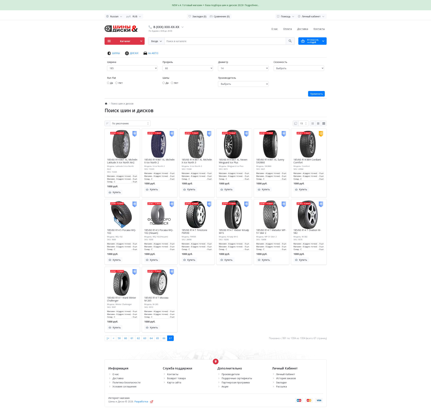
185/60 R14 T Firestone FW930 (194, 232)
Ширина (111, 62)
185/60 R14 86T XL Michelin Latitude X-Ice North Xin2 (122, 161)
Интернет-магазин (119, 398)
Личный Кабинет (285, 374)
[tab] (113, 54)
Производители (231, 374)
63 (144, 338)
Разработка (141, 401)
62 (138, 338)
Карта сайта (174, 382)
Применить (316, 93)
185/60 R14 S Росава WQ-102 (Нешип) (158, 232)
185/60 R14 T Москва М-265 (156, 299)
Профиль (167, 62)
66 (164, 338)
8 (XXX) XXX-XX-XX (166, 27)
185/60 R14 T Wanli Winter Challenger (121, 299)
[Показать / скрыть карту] (216, 361)
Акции (225, 386)
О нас (274, 28)
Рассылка (281, 386)
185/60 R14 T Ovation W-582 (307, 232)
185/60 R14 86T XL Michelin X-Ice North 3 (197, 161)
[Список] (313, 123)
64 (151, 338)
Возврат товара (176, 378)
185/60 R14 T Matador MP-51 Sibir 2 (271, 232)
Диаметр (223, 62)
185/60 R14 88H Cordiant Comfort (307, 161)
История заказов (286, 378)
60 (125, 338)
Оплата (287, 28)
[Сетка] (318, 123)
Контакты (319, 28)
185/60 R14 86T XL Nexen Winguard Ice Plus (233, 161)
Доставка (302, 28)
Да (111, 82)
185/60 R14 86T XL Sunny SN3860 (270, 161)
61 (132, 338)
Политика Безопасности (126, 382)
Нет (120, 82)
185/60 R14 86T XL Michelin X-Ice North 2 (159, 161)
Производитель (227, 77)
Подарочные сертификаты (237, 378)
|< (107, 338)
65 (157, 338)
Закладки (281, 382)
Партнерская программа (236, 382)
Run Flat (111, 77)
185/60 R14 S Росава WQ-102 (121, 232)
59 (119, 338)
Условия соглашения (124, 386)
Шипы (165, 77)
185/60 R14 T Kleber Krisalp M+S (234, 232)
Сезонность (280, 62)
